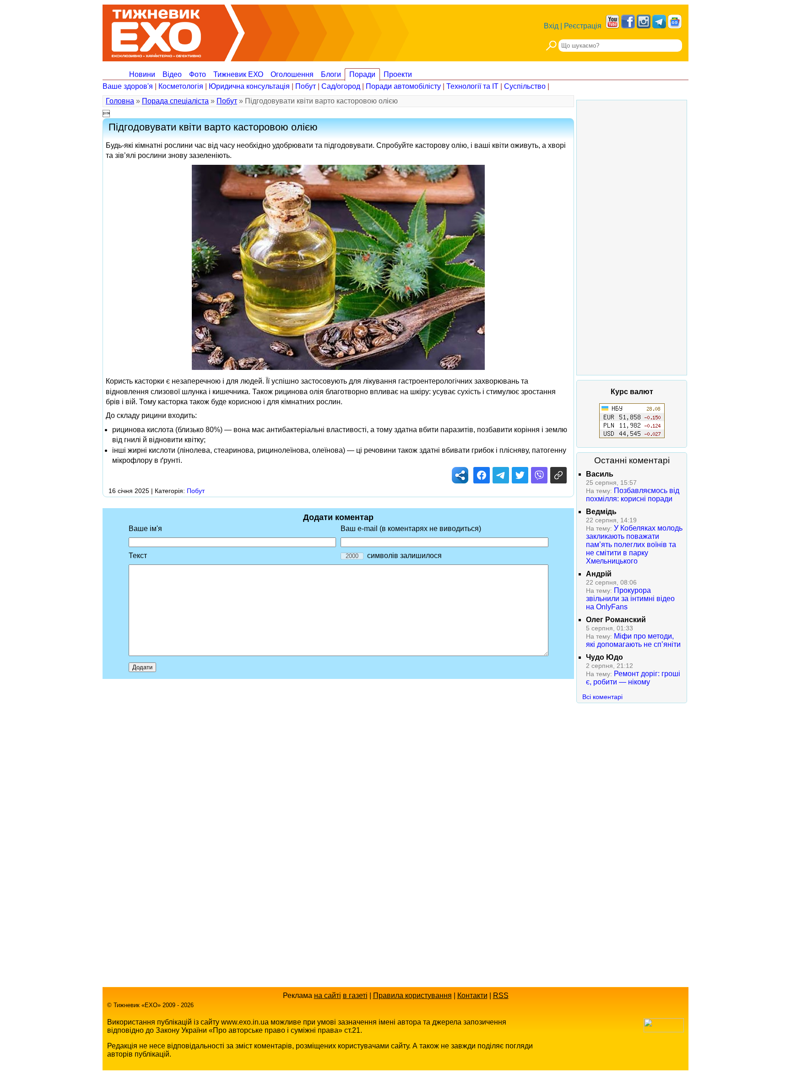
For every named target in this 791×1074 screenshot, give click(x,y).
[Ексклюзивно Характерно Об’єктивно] (156, 31)
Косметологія (180, 86)
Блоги (331, 74)
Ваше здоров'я (128, 86)
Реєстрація (582, 26)
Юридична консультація (249, 86)
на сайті (327, 995)
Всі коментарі (602, 696)
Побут (305, 86)
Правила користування (412, 995)
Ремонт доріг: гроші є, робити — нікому (633, 678)
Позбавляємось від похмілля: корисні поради (632, 495)
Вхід (551, 26)
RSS (501, 995)
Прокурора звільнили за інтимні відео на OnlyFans (630, 598)
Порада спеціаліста (175, 101)
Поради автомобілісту (403, 86)
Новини (142, 74)
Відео (172, 74)
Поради (362, 74)
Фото (197, 74)
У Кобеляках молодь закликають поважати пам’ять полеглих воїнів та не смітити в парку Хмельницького (634, 544)
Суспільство (525, 86)
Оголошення (292, 74)
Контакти (472, 995)
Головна (120, 101)
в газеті (355, 995)
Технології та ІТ (472, 86)
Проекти (398, 74)
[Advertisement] (632, 237)
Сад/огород (340, 86)
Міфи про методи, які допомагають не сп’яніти (633, 640)
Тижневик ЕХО (238, 74)
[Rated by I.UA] (664, 1030)
